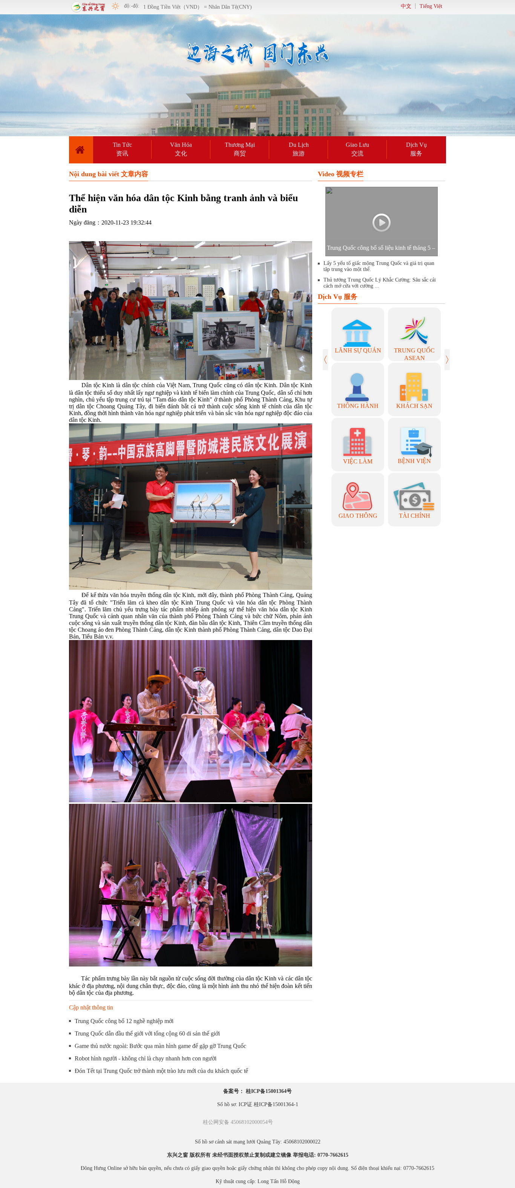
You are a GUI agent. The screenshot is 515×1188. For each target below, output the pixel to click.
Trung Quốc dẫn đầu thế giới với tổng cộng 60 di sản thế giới (147, 1033)
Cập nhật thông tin (91, 1007)
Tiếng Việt (431, 6)
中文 (406, 6)
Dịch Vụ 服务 (337, 296)
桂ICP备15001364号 (269, 1091)
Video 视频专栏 (340, 174)
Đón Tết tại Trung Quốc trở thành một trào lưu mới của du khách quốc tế (161, 1071)
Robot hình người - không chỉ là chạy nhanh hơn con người (145, 1058)
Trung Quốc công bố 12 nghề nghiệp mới (124, 1021)
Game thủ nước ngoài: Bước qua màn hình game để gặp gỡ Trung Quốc (160, 1046)
